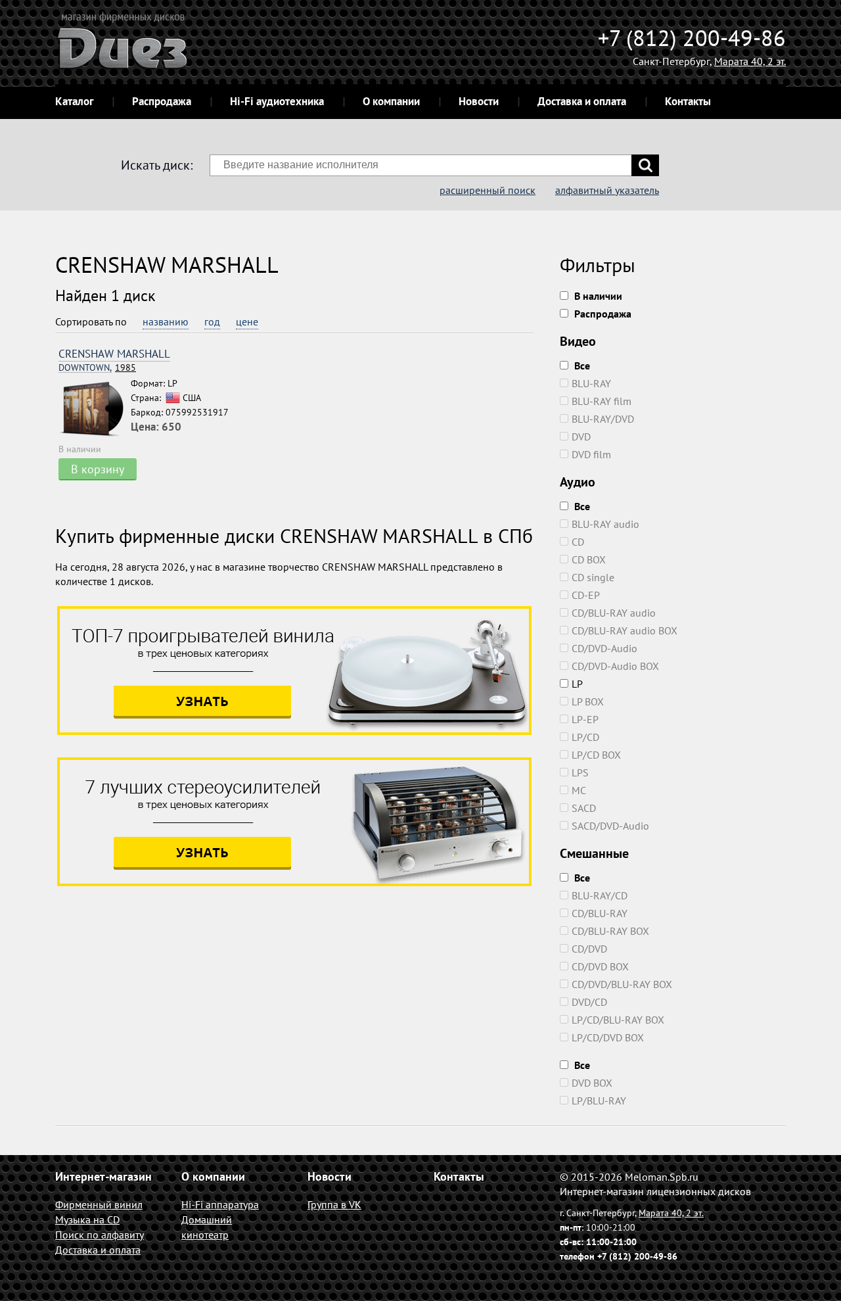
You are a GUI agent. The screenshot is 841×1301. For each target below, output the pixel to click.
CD (578, 541)
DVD (581, 436)
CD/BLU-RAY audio (614, 612)
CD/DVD (589, 948)
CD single (593, 577)
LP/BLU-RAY (599, 1100)
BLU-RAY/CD (599, 895)
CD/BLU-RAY (599, 913)
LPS (580, 772)
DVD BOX (592, 1082)
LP (577, 683)
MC (579, 790)
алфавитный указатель (607, 190)
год (212, 321)
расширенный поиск (487, 190)
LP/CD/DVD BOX (608, 1037)
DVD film (591, 454)
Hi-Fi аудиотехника (277, 101)
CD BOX (589, 559)
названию (166, 321)
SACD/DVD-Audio (610, 825)
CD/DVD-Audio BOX (615, 666)
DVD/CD (589, 1001)
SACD (584, 808)
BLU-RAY (591, 383)
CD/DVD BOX (600, 966)
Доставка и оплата (581, 101)
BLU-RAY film (601, 401)
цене (247, 321)
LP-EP (585, 719)
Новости (479, 101)
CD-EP (586, 595)
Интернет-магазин (103, 1176)
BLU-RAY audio (605, 524)
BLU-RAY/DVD (603, 418)
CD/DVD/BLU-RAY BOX (622, 984)
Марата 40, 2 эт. (750, 61)
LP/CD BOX (596, 754)
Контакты (688, 101)
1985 (97, 368)
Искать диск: (157, 165)
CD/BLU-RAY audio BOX (624, 630)
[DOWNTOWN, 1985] (94, 409)
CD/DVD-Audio (604, 648)
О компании (391, 101)
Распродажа (161, 101)
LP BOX (588, 701)
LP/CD (585, 737)
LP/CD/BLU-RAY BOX (618, 1019)
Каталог (74, 101)
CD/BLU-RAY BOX (610, 930)
